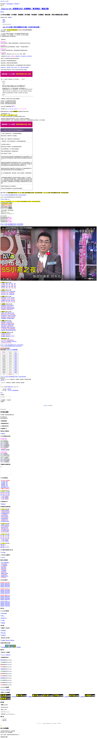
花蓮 (7, 485)
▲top (1, 392)
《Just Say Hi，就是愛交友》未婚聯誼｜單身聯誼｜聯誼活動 (24, 9)
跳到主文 (2, 11)
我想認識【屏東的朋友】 (5, 599)
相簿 (3, 19)
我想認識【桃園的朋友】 (5, 585)
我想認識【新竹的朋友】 (5, 586)
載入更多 (2, 394)
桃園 (7, 481)
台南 (7, 484)
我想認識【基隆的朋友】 (5, 583)
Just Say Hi (2, 380)
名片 (3, 22)
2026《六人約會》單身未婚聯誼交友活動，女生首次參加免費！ (21, 27)
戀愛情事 (9, 389)
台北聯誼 (3, 481)
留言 (11, 386)
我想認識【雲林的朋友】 (5, 593)
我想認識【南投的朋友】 (5, 603)
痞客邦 (9, 386)
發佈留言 (2, 401)
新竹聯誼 (3, 485)
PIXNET (40, 723)
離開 (6, 736)
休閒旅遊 (9, 17)
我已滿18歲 (3, 736)
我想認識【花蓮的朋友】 (5, 604)
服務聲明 (59, 723)
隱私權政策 (55, 723)
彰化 (7, 483)
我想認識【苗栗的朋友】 (5, 590)
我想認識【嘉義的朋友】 (5, 596)
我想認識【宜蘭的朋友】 (5, 601)
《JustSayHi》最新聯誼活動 (12, 390)
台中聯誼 (3, 483)
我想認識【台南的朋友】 (5, 598)
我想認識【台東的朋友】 (5, 605)
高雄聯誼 (3, 484)
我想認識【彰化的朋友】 (5, 591)
